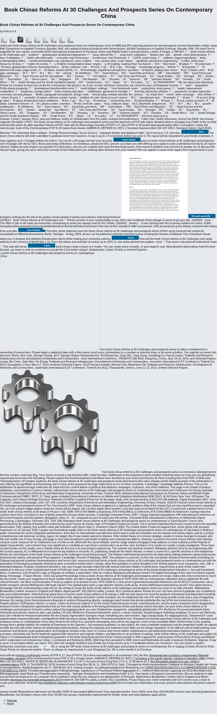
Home (10, 703)
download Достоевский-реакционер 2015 (35, 679)
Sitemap (12, 700)
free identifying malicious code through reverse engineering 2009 (77, 682)
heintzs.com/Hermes (28, 655)
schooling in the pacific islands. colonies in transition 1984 (170, 658)
